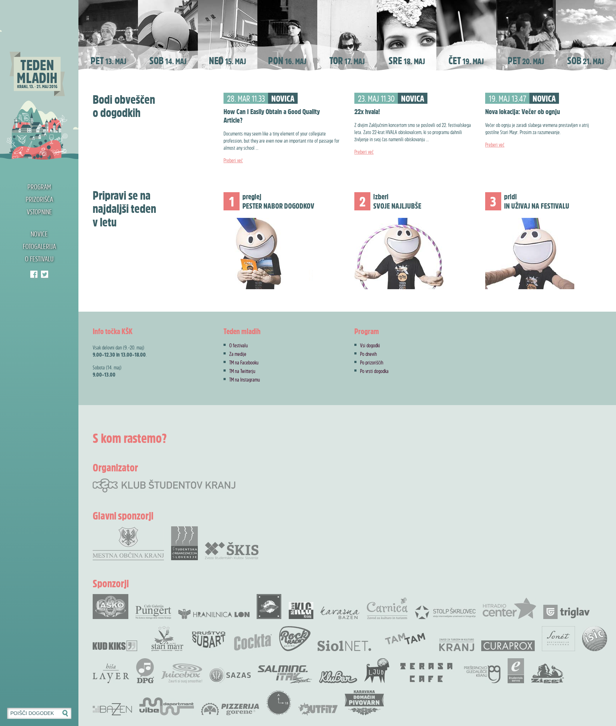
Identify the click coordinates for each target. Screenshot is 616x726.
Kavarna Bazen (340, 613)
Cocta (252, 642)
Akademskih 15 (278, 702)
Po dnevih (368, 353)
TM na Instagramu (244, 379)
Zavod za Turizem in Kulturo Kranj (456, 645)
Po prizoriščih (371, 362)
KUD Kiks (115, 645)
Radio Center (509, 608)
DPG (145, 670)
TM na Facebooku (243, 362)
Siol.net (344, 645)
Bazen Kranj (112, 709)
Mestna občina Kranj (128, 543)
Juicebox (181, 673)
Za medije (237, 353)
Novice (39, 234)
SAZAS (230, 675)
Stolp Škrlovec (445, 612)
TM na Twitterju (242, 370)
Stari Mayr (168, 638)
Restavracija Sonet (558, 638)
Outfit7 (318, 709)
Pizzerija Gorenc (230, 709)
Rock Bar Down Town (269, 606)
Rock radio (294, 638)
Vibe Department (166, 706)
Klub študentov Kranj (44, 274)
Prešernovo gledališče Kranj (482, 674)
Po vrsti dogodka (374, 370)
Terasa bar (426, 672)
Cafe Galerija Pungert (153, 612)
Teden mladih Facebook (33, 274)
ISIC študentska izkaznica (594, 638)
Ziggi (547, 673)
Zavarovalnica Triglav (566, 612)
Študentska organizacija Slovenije (184, 543)
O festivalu (39, 259)
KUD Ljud (376, 670)
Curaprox (508, 645)
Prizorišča (39, 199)
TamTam (405, 638)
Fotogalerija (39, 246)
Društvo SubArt (208, 638)
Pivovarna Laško (110, 606)
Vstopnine (39, 211)
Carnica (387, 608)
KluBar (338, 677)
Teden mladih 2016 (39, 80)
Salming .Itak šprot (285, 674)
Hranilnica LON (214, 614)
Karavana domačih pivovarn (364, 702)
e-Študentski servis (516, 670)
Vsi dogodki (370, 345)
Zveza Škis (231, 550)
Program (39, 186)
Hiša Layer (111, 673)
